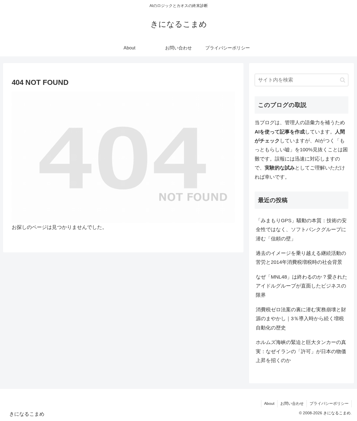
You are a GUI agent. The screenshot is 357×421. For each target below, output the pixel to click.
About (269, 403)
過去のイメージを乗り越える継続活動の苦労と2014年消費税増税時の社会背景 (301, 257)
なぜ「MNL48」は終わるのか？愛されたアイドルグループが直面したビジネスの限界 (301, 286)
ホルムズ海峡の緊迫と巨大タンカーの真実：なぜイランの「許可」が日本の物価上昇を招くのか (301, 351)
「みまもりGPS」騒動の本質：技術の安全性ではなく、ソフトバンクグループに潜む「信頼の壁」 (301, 229)
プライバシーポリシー (329, 403)
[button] (343, 80)
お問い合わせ (292, 403)
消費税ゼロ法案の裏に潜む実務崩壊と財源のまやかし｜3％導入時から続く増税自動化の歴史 (301, 319)
